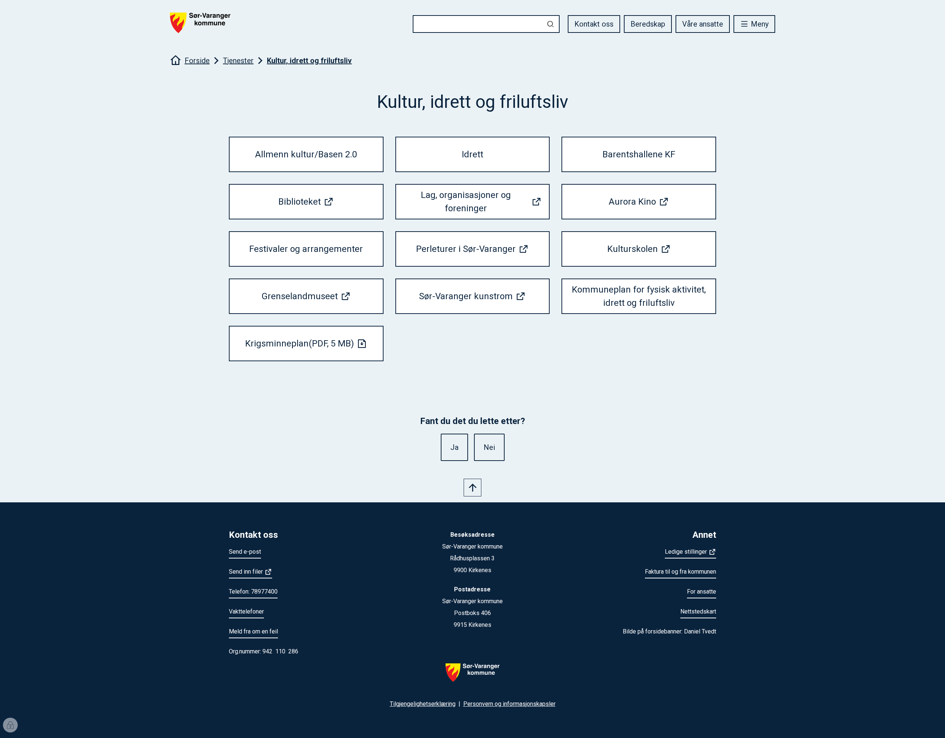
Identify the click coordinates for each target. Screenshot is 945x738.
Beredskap (647, 24)
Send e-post (245, 551)
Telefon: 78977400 (253, 591)
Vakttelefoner (246, 611)
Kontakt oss (594, 24)
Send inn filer (246, 571)
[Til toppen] (472, 487)
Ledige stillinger (686, 551)
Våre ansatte (702, 24)
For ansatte (701, 591)
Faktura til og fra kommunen (680, 571)
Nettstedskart (698, 611)
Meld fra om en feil (253, 631)
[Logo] (472, 677)
